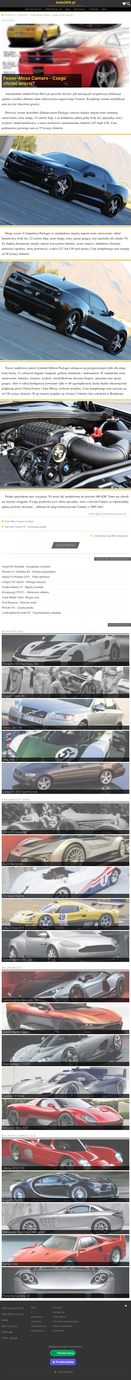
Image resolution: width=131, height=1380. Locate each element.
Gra (103, 9)
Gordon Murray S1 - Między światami (22, 587)
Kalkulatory (38, 1330)
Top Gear (10, 1338)
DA (67, 9)
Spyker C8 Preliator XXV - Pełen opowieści (26, 576)
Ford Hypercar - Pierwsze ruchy (19, 602)
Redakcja (58, 1312)
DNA (5, 1320)
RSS (33, 1307)
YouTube (36, 1321)
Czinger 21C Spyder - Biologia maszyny (24, 582)
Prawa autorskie (63, 1326)
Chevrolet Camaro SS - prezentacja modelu (25, 526)
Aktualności (33, 9)
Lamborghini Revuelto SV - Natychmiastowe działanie (31, 612)
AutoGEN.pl (9, 15)
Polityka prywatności (66, 1321)
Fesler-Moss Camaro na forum (19, 521)
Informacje (59, 1316)
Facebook (37, 1316)
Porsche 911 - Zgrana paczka (17, 607)
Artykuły (80, 9)
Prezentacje (53, 9)
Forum (93, 9)
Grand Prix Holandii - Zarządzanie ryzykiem (26, 566)
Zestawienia (38, 1326)
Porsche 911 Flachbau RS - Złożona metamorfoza (29, 571)
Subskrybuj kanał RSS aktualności (111, 535)
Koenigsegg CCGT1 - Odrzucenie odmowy (25, 592)
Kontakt (57, 1307)
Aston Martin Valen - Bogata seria (20, 597)
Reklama (58, 1330)
